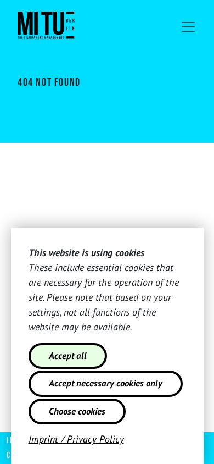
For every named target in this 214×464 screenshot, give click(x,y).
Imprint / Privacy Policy (76, 439)
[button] (188, 27)
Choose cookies (77, 411)
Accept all (68, 356)
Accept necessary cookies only (105, 383)
